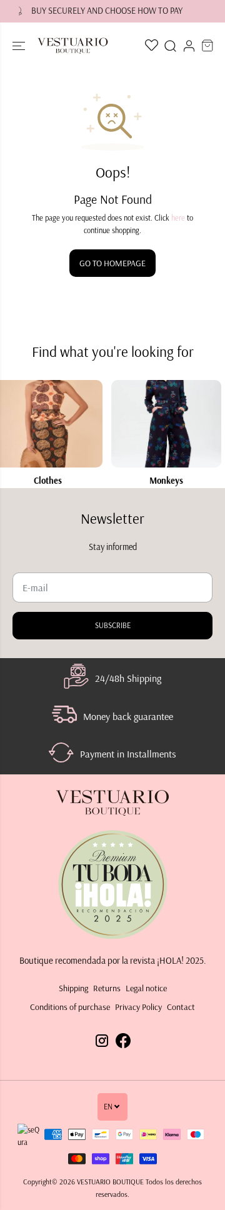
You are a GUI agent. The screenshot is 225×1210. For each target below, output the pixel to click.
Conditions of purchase (70, 1006)
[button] (20, 45)
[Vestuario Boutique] (73, 46)
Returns (107, 988)
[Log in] (189, 45)
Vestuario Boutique (110, 1181)
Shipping (73, 988)
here (178, 217)
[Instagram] (101, 1036)
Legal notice (146, 988)
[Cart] (207, 45)
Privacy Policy (138, 1006)
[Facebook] (123, 1036)
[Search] (170, 45)
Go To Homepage (112, 263)
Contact (181, 1006)
